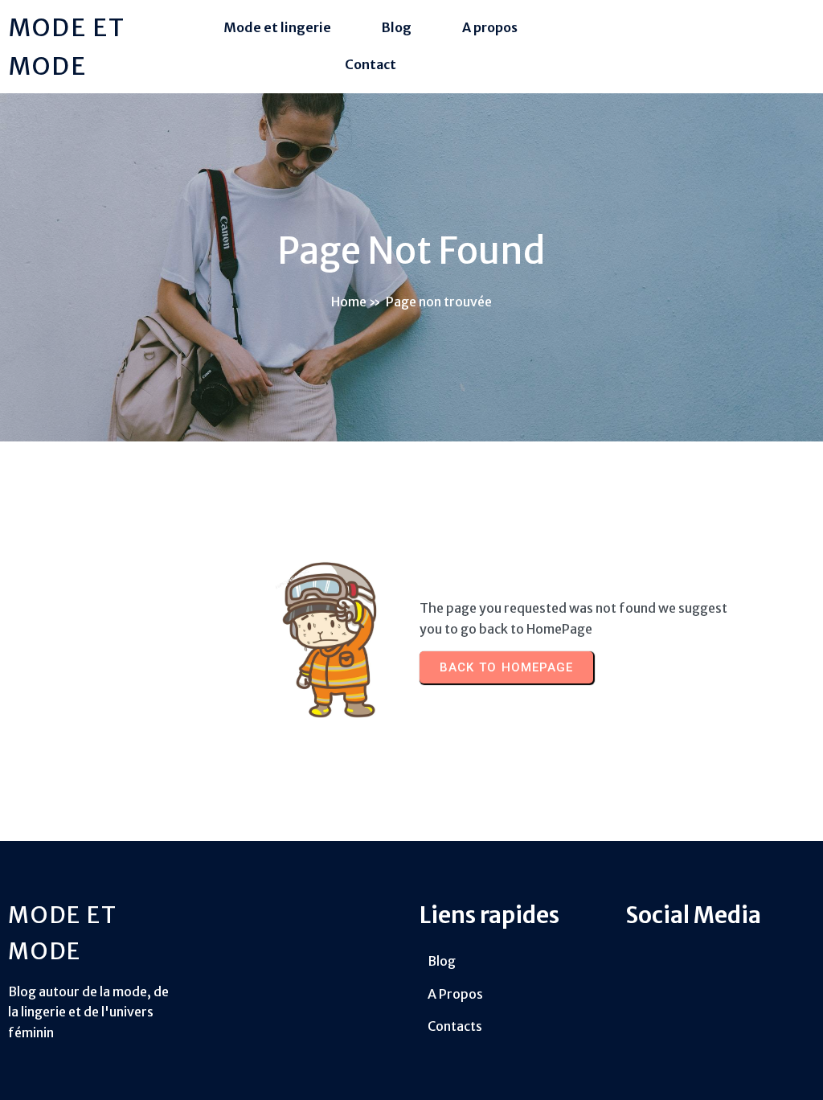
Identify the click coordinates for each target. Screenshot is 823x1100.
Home (348, 301)
